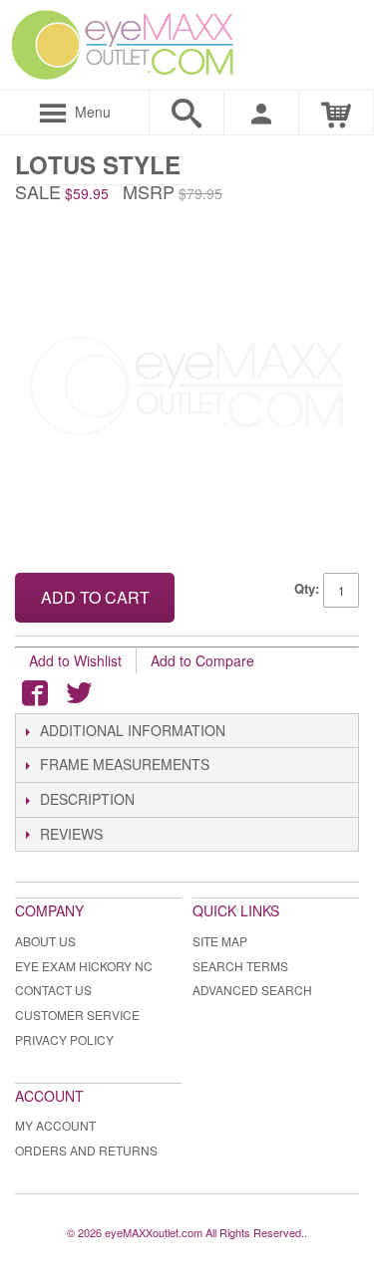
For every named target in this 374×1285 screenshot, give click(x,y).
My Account (55, 1125)
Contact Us (53, 989)
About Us (45, 940)
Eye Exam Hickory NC (84, 965)
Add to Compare (202, 660)
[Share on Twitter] (79, 693)
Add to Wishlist (75, 660)
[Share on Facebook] (35, 693)
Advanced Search (252, 989)
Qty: (306, 588)
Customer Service (77, 1014)
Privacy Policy (64, 1039)
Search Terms (240, 965)
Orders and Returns (86, 1150)
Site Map (219, 940)
